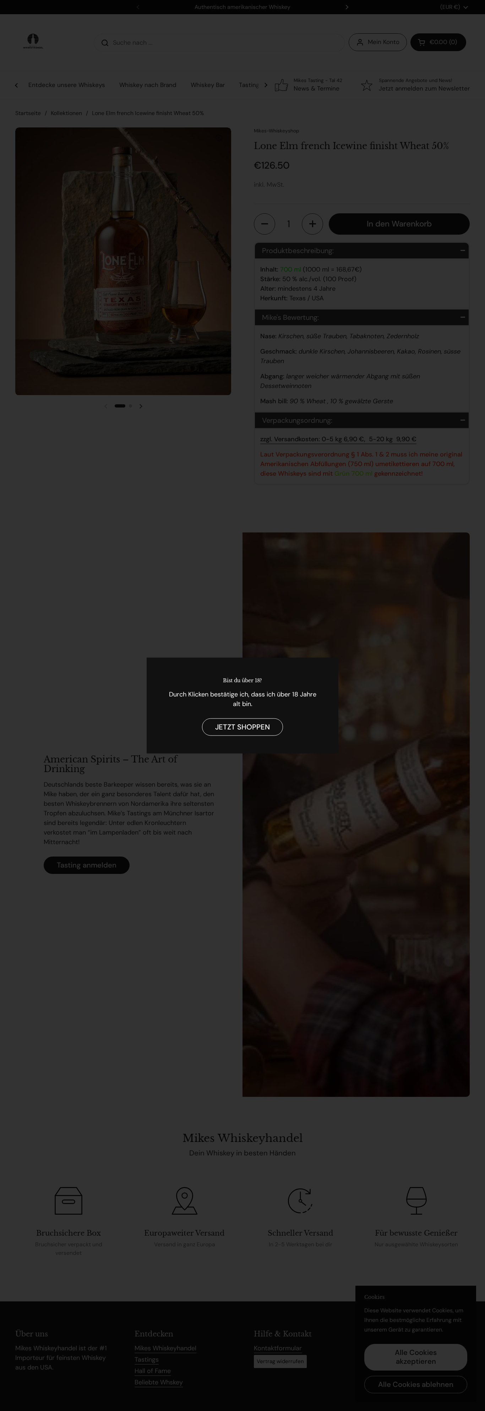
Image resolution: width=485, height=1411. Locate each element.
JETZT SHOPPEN (242, 727)
